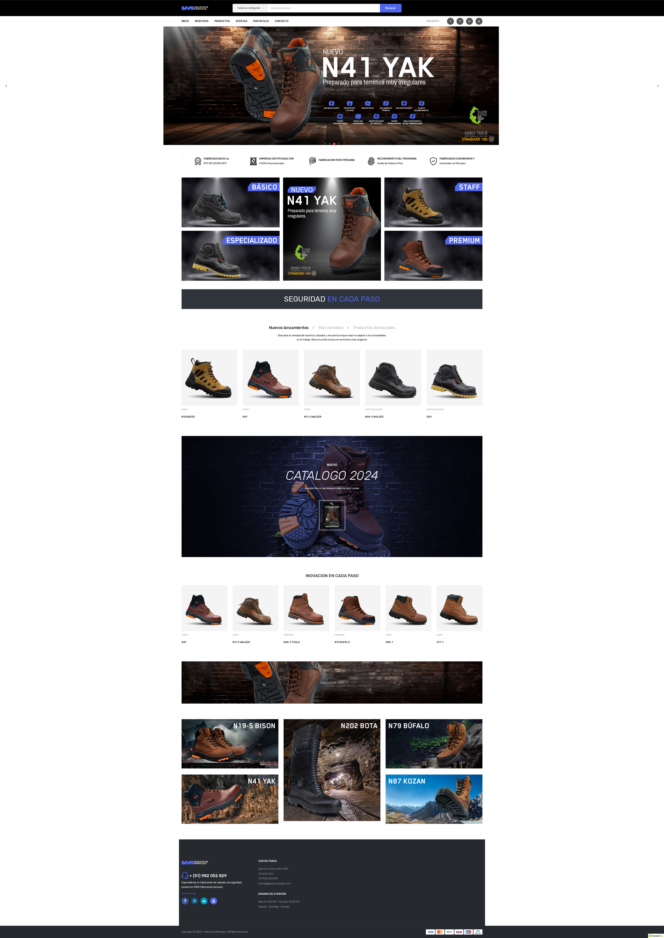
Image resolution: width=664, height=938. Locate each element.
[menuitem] (185, 21)
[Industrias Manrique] (195, 8)
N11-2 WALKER (312, 416)
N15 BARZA (188, 416)
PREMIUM (288, 635)
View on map (189, 893)
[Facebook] (450, 21)
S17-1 (440, 642)
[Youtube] (479, 21)
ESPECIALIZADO (373, 409)
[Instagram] (459, 21)
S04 (429, 416)
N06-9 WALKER (374, 416)
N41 (245, 416)
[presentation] (185, 391)
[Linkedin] (469, 21)
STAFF (184, 409)
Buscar (390, 8)
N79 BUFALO (342, 642)
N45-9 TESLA (292, 642)
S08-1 (389, 642)
